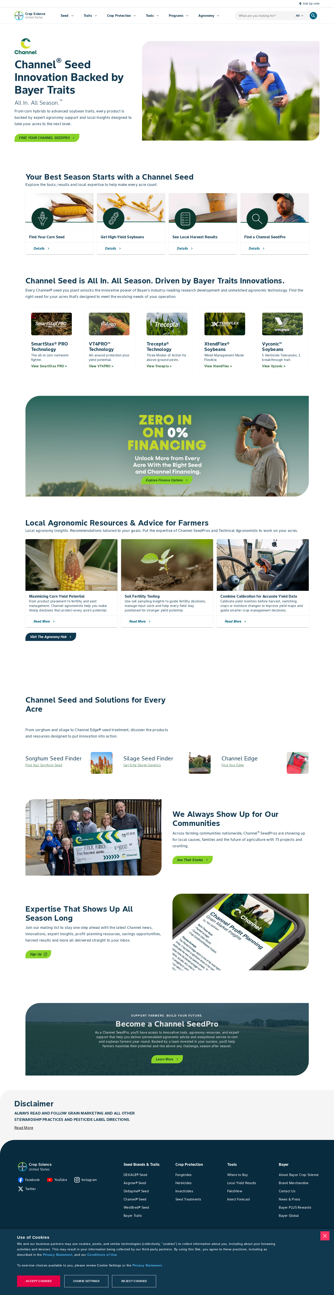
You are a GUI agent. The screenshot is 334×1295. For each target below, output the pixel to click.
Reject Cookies (134, 1281)
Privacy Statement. (147, 1265)
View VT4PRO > (101, 366)
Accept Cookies (39, 1281)
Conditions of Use (102, 1254)
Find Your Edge (233, 765)
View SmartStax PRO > (49, 366)
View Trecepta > (159, 366)
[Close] (324, 1235)
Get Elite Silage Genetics (142, 765)
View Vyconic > (273, 366)
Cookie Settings (86, 1281)
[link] (69, 763)
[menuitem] (67, 15)
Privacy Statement (57, 1254)
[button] (22, 1166)
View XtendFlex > (218, 366)
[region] (167, 1262)
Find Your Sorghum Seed (43, 765)
